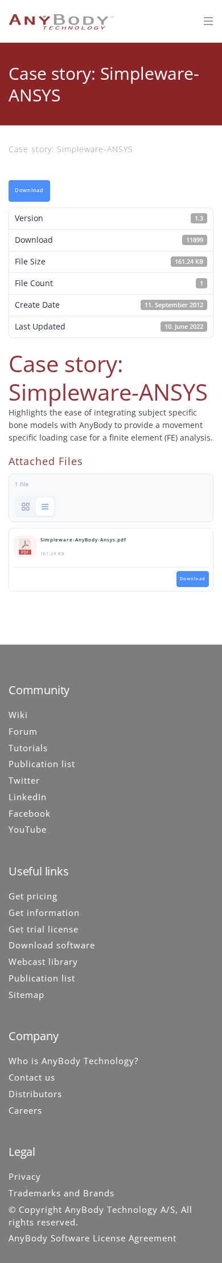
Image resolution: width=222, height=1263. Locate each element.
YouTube (28, 829)
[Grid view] (26, 507)
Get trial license (44, 929)
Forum (23, 731)
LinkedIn (28, 796)
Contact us (32, 1077)
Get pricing (33, 896)
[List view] (45, 507)
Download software (52, 945)
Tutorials (28, 747)
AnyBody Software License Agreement (92, 1238)
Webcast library (43, 961)
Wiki (18, 714)
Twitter (24, 780)
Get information (44, 912)
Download (29, 190)
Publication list (42, 763)
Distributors (35, 1093)
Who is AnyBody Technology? (73, 1060)
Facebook (30, 813)
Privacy (25, 1176)
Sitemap (26, 994)
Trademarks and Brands (61, 1193)
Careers (25, 1110)
